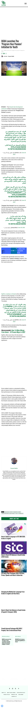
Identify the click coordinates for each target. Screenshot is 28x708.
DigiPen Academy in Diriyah (8, 294)
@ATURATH (9, 306)
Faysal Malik (11, 56)
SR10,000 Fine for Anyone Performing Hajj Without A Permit (20, 640)
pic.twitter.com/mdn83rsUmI (17, 149)
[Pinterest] (12, 59)
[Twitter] (9, 59)
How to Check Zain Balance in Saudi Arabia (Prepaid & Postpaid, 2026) (13, 611)
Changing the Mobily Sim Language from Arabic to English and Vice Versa (13, 593)
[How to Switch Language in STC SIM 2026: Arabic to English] (14, 529)
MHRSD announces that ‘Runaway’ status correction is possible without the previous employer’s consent (6, 642)
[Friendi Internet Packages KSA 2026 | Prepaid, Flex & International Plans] (14, 621)
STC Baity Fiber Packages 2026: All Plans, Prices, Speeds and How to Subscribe (13, 574)
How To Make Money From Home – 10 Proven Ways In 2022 (13, 331)
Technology (20, 513)
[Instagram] (12, 689)
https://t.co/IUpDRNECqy (14, 314)
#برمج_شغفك (17, 137)
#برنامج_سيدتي (10, 220)
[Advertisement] (14, 24)
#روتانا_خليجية (21, 222)
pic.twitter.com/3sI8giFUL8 (18, 316)
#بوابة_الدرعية (21, 131)
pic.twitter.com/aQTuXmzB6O (17, 224)
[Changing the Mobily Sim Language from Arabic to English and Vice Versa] (14, 584)
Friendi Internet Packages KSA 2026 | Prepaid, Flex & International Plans (11, 629)
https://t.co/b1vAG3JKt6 (14, 193)
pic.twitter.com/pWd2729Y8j (17, 197)
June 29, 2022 (21, 227)
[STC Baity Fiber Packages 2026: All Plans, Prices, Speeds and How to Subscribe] (14, 566)
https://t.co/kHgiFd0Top (19, 195)
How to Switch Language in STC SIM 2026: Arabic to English (13, 537)
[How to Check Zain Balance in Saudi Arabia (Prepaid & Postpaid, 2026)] (14, 603)
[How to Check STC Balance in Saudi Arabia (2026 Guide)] (14, 547)
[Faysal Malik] (2, 56)
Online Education (5, 513)
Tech (2, 50)
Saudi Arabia (12, 513)
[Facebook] (6, 59)
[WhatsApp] (15, 59)
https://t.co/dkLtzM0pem (18, 147)
